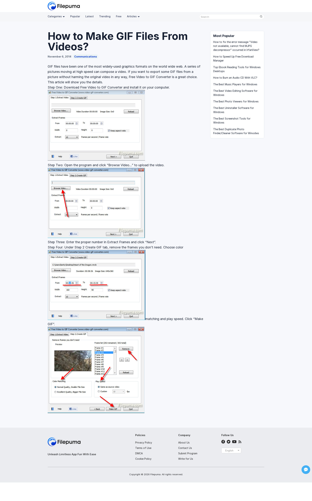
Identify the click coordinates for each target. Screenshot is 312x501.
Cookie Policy (143, 458)
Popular (75, 16)
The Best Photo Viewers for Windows (236, 101)
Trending (104, 16)
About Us (184, 442)
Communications (85, 56)
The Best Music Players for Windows (235, 84)
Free (119, 16)
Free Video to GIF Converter (101, 87)
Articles (132, 16)
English (229, 450)
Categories (55, 16)
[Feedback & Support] (306, 469)
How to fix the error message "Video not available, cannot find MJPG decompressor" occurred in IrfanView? (236, 46)
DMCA (139, 453)
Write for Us (185, 458)
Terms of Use (143, 447)
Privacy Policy (143, 442)
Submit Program (187, 453)
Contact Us (185, 447)
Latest (89, 16)
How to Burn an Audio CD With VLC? (235, 77)
